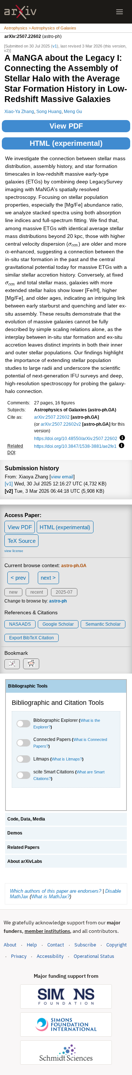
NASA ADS (20, 624)
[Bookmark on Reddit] (31, 663)
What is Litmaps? (67, 759)
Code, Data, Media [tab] (26, 819)
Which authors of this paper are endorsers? (55, 891)
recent (36, 592)
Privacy (18, 956)
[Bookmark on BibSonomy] (12, 664)
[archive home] (20, 12)
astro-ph (58, 601)
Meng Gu (73, 111)
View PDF (66, 126)
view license (13, 551)
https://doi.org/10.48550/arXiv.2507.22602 (75, 438)
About (10, 945)
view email (62, 476)
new (13, 592)
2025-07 (64, 592)
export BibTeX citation (31, 637)
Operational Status (94, 956)
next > (48, 578)
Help (32, 945)
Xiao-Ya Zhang (19, 111)
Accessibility (50, 956)
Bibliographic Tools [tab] (28, 686)
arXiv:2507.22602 (52, 417)
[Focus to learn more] (121, 438)
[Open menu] (119, 12)
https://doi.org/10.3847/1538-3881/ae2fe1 (75, 446)
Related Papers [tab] (23, 847)
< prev (18, 578)
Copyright (116, 945)
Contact (55, 945)
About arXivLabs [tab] (24, 861)
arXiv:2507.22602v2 (61, 424)
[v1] (9, 483)
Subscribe (85, 945)
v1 (54, 46)
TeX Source (22, 541)
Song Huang (49, 111)
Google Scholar (58, 624)
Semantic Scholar (103, 624)
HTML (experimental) (66, 143)
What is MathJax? (50, 896)
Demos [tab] (14, 833)
